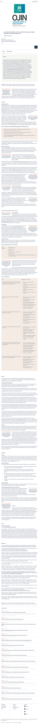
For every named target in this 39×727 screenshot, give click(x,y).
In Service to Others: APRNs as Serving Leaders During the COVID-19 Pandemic (14, 655)
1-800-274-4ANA (3, 722)
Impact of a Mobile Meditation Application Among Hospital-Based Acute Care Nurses (14, 630)
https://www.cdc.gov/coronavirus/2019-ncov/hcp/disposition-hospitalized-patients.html (14, 550)
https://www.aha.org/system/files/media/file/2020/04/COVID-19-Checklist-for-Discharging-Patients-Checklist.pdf (18, 546)
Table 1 (24, 124)
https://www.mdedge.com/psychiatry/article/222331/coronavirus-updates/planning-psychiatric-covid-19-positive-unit (19, 553)
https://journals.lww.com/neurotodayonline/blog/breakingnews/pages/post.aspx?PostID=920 (15, 590)
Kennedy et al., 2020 (10, 147)
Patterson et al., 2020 (15, 169)
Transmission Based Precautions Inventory (13, 69)
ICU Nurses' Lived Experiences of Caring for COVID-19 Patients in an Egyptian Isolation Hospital (16, 640)
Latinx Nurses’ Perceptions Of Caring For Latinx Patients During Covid (12, 619)
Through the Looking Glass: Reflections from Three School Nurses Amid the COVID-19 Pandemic (16, 698)
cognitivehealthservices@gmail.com (10, 527)
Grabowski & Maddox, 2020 (17, 227)
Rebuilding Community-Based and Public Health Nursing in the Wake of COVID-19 (14, 635)
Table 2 (2, 240)
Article (3, 51)
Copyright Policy (8, 722)
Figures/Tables (9, 51)
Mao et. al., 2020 (15, 159)
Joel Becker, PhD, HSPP (8, 35)
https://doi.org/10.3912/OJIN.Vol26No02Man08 (8, 41)
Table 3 (6, 274)
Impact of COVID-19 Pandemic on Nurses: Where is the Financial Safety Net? (13, 612)
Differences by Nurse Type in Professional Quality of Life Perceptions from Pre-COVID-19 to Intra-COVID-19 (18, 661)
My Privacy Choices (16, 722)
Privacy (12, 722)
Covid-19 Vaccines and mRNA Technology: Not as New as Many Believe (12, 645)
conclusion (23, 77)
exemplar (16, 72)
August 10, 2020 (13, 123)
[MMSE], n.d (21, 419)
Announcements (3, 707)
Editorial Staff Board (15, 707)
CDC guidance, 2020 (30, 92)
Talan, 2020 (21, 161)
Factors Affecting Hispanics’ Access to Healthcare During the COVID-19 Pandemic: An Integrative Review (17, 650)
